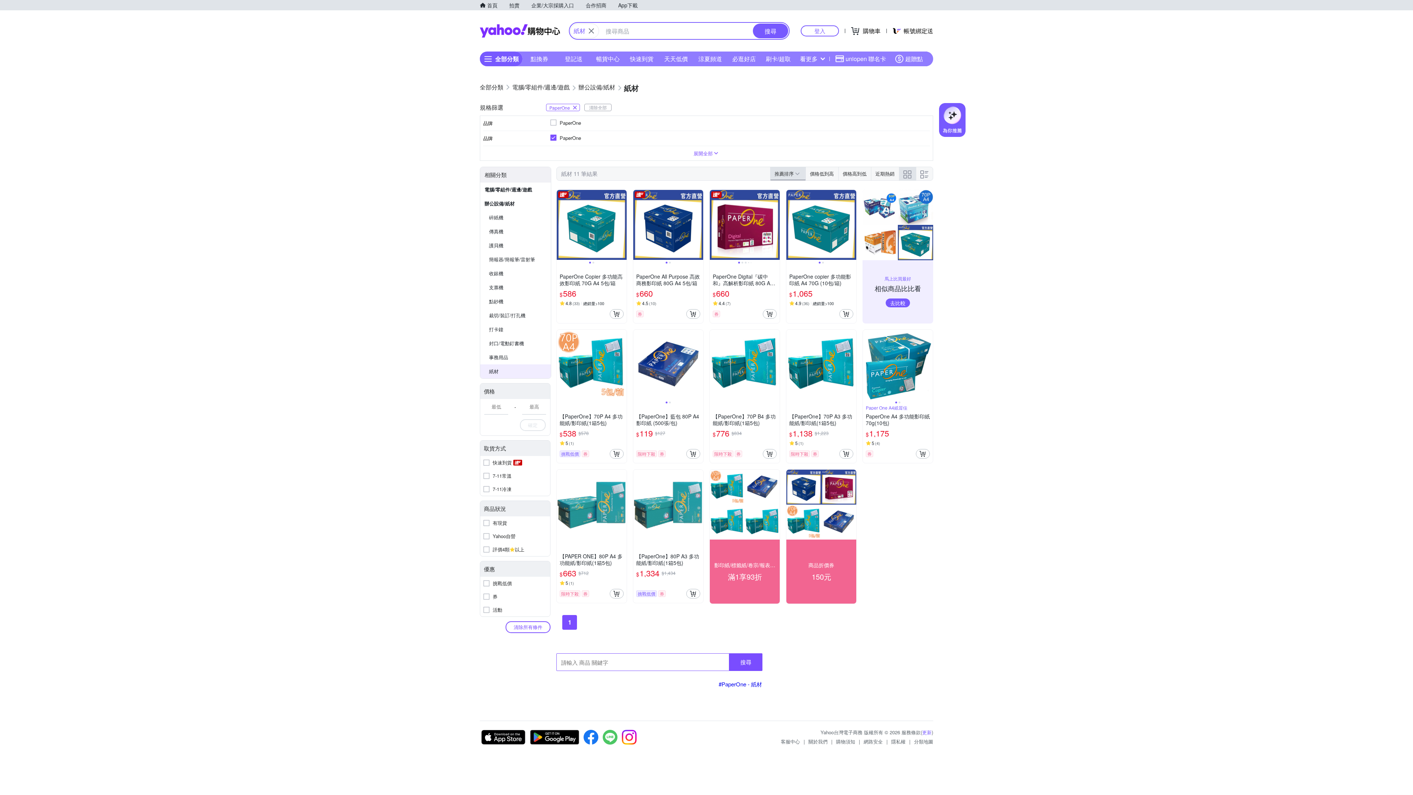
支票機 (496, 287)
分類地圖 (923, 741)
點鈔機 (496, 301)
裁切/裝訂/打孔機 (507, 315)
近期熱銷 (885, 173)
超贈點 (914, 58)
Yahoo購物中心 (520, 31)
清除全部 (598, 107)
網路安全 (873, 741)
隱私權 (898, 741)
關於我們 (818, 741)
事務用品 (498, 357)
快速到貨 (642, 58)
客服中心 (790, 741)
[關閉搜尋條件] (591, 30)
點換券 (539, 58)
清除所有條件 (528, 626)
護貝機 (496, 245)
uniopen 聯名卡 (866, 58)
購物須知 (845, 741)
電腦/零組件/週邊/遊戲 (508, 189)
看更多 (809, 58)
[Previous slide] (561, 225)
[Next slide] (622, 225)
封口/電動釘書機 (506, 343)
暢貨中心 (608, 58)
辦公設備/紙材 (500, 203)
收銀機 (496, 273)
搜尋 (745, 662)
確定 (533, 424)
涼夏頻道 (710, 58)
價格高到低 (855, 173)
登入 (819, 31)
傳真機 (496, 231)
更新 (927, 732)
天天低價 (676, 58)
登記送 (573, 58)
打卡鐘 (496, 329)
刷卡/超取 (778, 58)
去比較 (898, 303)
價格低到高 (822, 173)
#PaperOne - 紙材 (740, 684)
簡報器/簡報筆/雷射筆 (512, 259)
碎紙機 (496, 217)
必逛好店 (744, 58)
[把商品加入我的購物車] (617, 314)
